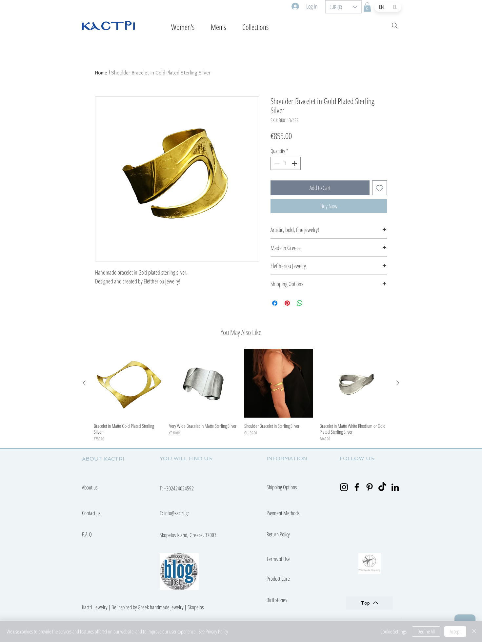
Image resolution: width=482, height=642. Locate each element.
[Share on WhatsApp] (300, 303)
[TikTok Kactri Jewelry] (382, 487)
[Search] (395, 25)
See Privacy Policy (213, 631)
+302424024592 (179, 488)
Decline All (426, 631)
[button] (343, 6)
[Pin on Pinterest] (287, 303)
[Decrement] (276, 163)
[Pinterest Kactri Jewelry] (369, 487)
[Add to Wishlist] (379, 187)
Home (101, 73)
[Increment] (295, 163)
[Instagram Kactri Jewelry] (344, 487)
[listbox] (343, 6)
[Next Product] (398, 383)
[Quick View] (128, 383)
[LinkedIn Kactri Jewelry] (395, 487)
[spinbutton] (286, 163)
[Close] (474, 631)
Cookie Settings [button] (393, 631)
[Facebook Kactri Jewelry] (356, 487)
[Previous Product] (84, 383)
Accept (455, 631)
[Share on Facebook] (275, 303)
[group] (241, 395)
